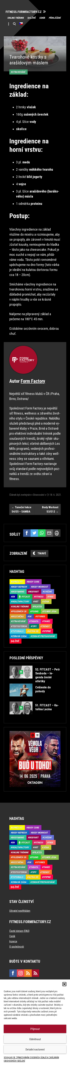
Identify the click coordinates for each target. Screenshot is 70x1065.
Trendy (46, 626)
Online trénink (15, 17)
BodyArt (34, 591)
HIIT (36, 601)
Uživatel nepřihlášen (19, 910)
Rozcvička (18, 616)
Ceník (42, 17)
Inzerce (13, 941)
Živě (33, 17)
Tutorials (18, 631)
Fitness (39, 596)
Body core (33, 581)
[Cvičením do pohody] (35, 699)
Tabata (34, 621)
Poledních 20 (19, 611)
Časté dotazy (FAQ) (19, 930)
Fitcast (26, 596)
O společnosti (16, 946)
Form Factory (33, 381)
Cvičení (48, 591)
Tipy (34, 626)
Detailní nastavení (35, 1049)
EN (13, 596)
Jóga (46, 601)
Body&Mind (18, 591)
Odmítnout (35, 1039)
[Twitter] (34, 533)
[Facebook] (27, 533)
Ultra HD (33, 631)
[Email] (49, 533)
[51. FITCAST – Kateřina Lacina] (35, 717)
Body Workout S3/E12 (50, 509)
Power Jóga (50, 611)
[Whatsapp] (42, 533)
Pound (35, 611)
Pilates (38, 606)
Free (51, 596)
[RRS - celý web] (28, 973)
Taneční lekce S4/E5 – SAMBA (21, 509)
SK (30, 616)
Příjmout (35, 1029)
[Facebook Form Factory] (13, 973)
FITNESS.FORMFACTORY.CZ (24, 11)
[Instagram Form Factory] (20, 973)
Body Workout (40, 586)
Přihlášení (55, 17)
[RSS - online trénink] (35, 973)
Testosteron (19, 626)
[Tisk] (56, 533)
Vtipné (47, 631)
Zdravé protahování (43, 636)
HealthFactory (20, 601)
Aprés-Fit (17, 581)
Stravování (18, 72)
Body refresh (19, 586)
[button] (64, 984)
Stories (41, 616)
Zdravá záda (19, 636)
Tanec (47, 621)
